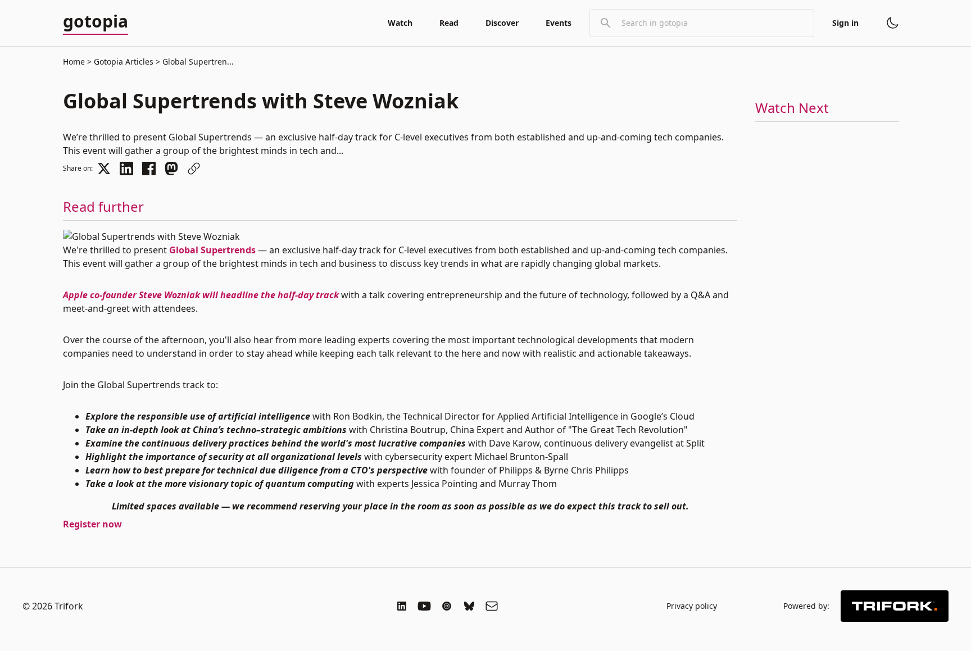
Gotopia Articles (124, 61)
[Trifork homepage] (895, 606)
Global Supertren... (197, 61)
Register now (92, 524)
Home (74, 61)
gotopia (95, 22)
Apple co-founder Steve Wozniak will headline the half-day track (201, 295)
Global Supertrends (212, 250)
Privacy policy (691, 605)
